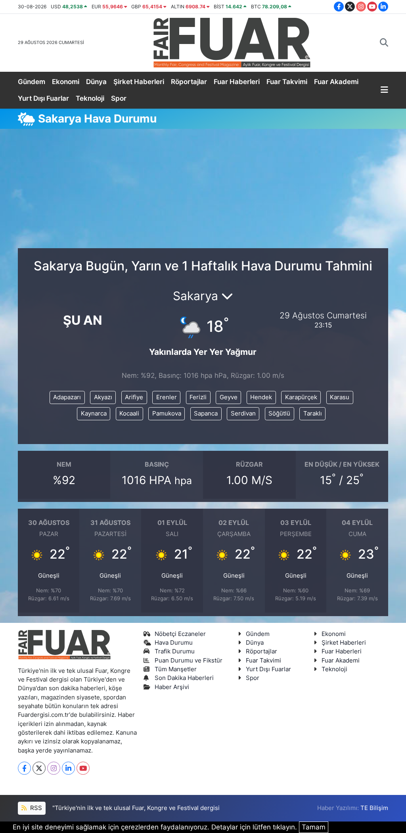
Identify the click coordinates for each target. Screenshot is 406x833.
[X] (39, 768)
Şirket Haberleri (138, 82)
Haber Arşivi (172, 687)
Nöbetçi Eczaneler (180, 634)
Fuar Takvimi (286, 82)
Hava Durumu (174, 642)
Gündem (31, 82)
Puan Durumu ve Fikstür (188, 660)
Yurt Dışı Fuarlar (43, 98)
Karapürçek (301, 397)
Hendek (261, 397)
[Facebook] (24, 768)
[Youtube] (83, 768)
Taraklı (312, 413)
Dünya (96, 82)
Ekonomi (65, 82)
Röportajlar (189, 82)
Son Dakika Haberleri (184, 678)
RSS (35, 808)
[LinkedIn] (68, 768)
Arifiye (134, 397)
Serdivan (243, 413)
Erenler (166, 397)
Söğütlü (279, 413)
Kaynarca (94, 413)
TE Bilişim (374, 808)
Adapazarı (67, 397)
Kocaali (129, 413)
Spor (118, 98)
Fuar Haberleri (237, 82)
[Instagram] (53, 768)
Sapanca (206, 413)
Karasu (339, 397)
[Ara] (384, 43)
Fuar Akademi (336, 82)
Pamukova (166, 413)
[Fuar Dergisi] (232, 41)
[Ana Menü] (384, 90)
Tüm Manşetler (176, 669)
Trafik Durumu (175, 651)
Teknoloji (90, 98)
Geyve (228, 397)
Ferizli (198, 397)
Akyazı (103, 397)
